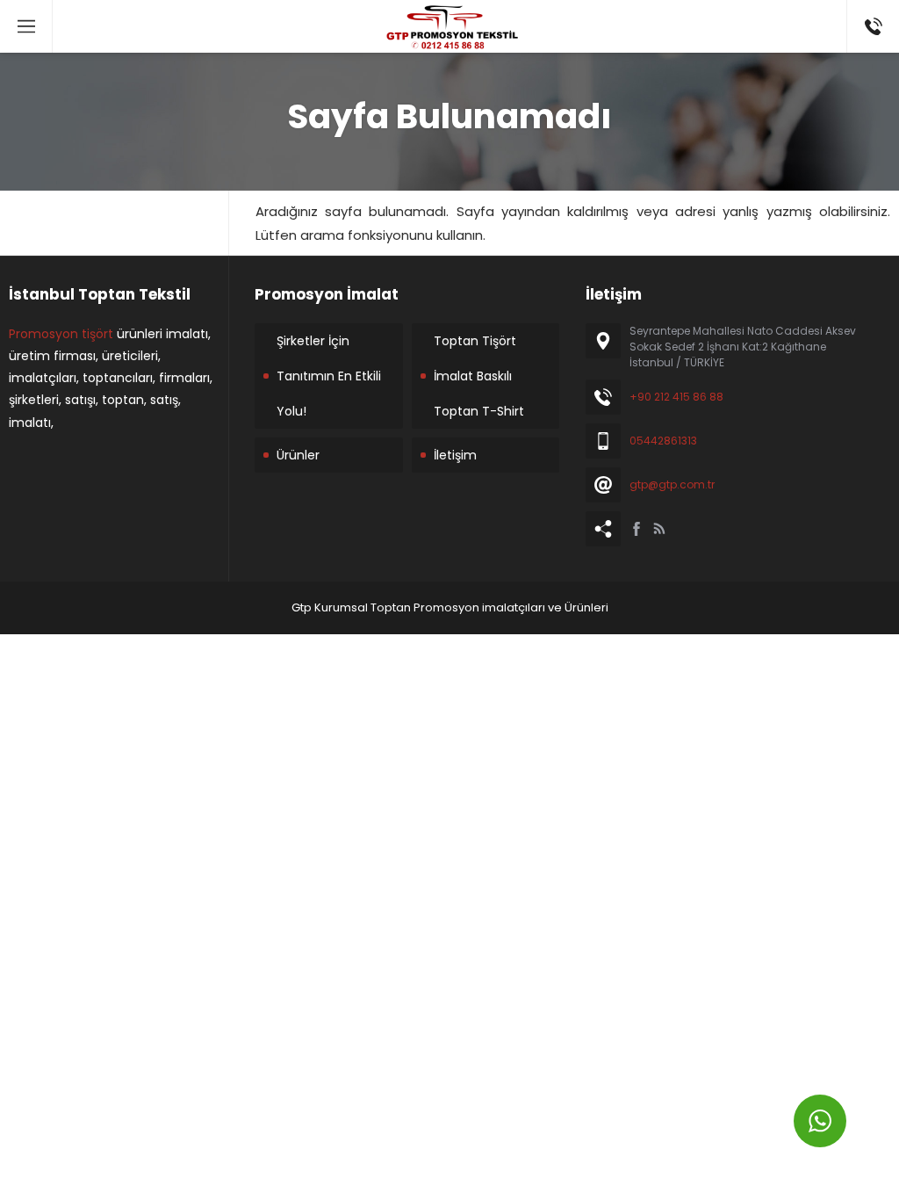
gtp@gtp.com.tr (672, 484)
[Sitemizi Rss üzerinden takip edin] (659, 529)
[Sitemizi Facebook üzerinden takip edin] (636, 529)
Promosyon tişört (61, 334)
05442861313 (663, 440)
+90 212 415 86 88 (676, 396)
